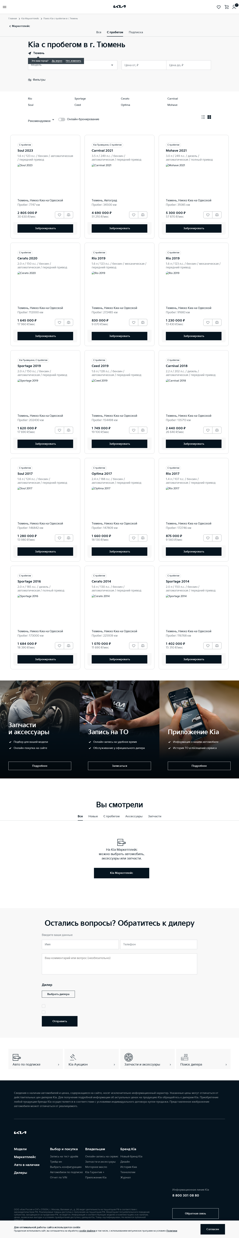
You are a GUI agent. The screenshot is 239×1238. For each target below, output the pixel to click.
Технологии (127, 1172)
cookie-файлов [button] (87, 1231)
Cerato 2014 (101, 581)
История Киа (128, 1167)
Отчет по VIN (58, 1177)
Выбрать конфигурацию (66, 1167)
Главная (12, 18)
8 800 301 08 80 (185, 1195)
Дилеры (20, 1173)
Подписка (136, 32)
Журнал (125, 1177)
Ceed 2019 (100, 366)
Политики (171, 1231)
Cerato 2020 (27, 258)
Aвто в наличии (27, 1165)
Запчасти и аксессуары (100, 1161)
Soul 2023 (25, 151)
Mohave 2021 (176, 151)
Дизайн (125, 1161)
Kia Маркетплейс (30, 18)
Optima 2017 (102, 474)
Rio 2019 (99, 258)
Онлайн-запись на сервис (101, 1156)
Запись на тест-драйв (64, 1156)
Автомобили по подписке (66, 1172)
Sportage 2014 (177, 581)
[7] (234, 7)
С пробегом (115, 32)
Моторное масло (96, 1167)
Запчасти (154, 816)
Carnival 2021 (102, 151)
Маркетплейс (25, 1157)
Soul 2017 (25, 474)
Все (98, 32)
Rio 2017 (172, 474)
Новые (93, 816)
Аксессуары (134, 816)
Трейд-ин (56, 1161)
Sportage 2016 (29, 581)
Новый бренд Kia (131, 1156)
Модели (20, 1149)
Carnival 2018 (177, 366)
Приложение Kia (96, 1177)
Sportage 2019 (29, 366)
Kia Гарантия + (94, 1172)
